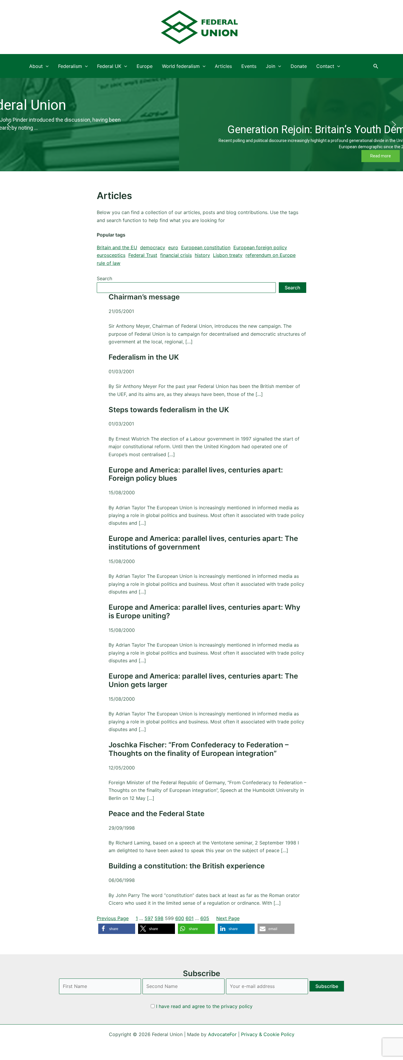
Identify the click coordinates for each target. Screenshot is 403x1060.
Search (104, 278)
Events (248, 66)
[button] (376, 66)
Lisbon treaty (228, 255)
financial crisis (176, 255)
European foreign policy (260, 247)
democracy (152, 247)
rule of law (108, 263)
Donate (299, 66)
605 (204, 918)
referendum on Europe (270, 255)
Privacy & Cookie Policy (267, 1034)
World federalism (181, 66)
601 (190, 918)
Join (270, 66)
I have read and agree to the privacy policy (204, 1006)
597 (149, 918)
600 (179, 918)
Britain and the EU (117, 247)
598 (159, 918)
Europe (145, 66)
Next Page (228, 918)
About (36, 66)
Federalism (70, 66)
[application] (46, 66)
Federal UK (109, 66)
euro (173, 247)
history (202, 255)
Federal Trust (142, 255)
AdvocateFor (222, 1034)
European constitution (205, 247)
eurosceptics (111, 255)
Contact (325, 66)
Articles (223, 66)
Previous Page (113, 918)
